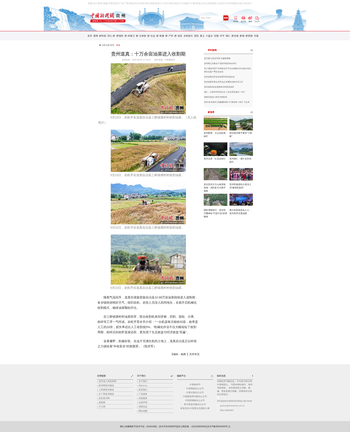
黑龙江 (158, 3)
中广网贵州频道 (106, 394)
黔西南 (249, 36)
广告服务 (143, 394)
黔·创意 (178, 36)
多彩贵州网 (104, 398)
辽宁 (180, 3)
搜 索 (226, 17)
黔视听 (119, 36)
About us (143, 385)
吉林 (175, 3)
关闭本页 (194, 354)
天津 (229, 3)
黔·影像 (160, 36)
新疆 (234, 3)
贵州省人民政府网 (107, 381)
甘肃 (110, 3)
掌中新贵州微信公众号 (195, 404)
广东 (121, 3)
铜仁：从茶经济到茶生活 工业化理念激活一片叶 (224, 92)
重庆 (100, 3)
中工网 (102, 406)
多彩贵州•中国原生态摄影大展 (195, 408)
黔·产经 (169, 36)
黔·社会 (151, 36)
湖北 (147, 3)
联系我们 (143, 390)
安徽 (90, 3)
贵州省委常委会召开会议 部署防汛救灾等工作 (223, 82)
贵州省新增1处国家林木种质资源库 (219, 87)
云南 (245, 3)
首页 (90, 36)
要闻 (95, 36)
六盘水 (209, 36)
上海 (219, 3)
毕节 (222, 36)
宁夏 (193, 3)
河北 (136, 3)
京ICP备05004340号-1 (218, 426)
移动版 (236, 17)
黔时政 (102, 36)
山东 (203, 3)
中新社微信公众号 (195, 392)
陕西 (214, 3)
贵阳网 (102, 402)
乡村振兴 (188, 36)
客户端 (243, 17)
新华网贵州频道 (106, 385)
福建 (105, 3)
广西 (126, 3)
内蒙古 (186, 3)
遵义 (202, 36)
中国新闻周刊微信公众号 (195, 396)
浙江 (250, 3)
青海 (198, 3)
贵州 (116, 3)
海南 (131, 3)
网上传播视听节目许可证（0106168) (138, 426)
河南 (142, 3)
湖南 (152, 3)
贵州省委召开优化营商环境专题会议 (219, 77)
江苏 (165, 3)
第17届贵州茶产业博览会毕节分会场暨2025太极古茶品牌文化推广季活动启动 (227, 70)
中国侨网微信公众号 (195, 400)
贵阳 (196, 36)
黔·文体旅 (141, 36)
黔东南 (235, 36)
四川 (224, 3)
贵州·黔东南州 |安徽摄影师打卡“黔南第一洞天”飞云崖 (226, 102)
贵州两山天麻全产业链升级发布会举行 (220, 63)
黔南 (242, 36)
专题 (256, 36)
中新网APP (195, 384)
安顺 (216, 36)
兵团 (239, 3)
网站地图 (143, 411)
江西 (170, 3)
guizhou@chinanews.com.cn (232, 406)
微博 (250, 17)
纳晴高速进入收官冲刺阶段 (215, 97)
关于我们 (143, 381)
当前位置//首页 (108, 45)
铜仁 (228, 36)
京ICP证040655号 (168, 426)
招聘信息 (143, 406)
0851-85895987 (227, 410)
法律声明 (143, 402)
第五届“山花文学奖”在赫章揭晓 (217, 58)
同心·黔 (111, 36)
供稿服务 (143, 398)
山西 (208, 3)
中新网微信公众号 (195, 388)
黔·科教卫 (130, 36)
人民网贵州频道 (106, 390)
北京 (95, 3)
